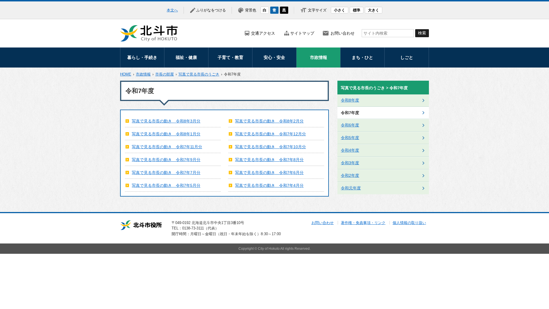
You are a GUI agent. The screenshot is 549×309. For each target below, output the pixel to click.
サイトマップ (302, 33)
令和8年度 (350, 100)
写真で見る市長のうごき (198, 74)
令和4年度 (350, 150)
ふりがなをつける (211, 10)
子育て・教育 (230, 57)
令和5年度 (350, 137)
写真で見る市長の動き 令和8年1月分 (166, 134)
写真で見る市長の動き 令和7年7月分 (166, 172)
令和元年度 (351, 188)
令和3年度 (350, 163)
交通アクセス (263, 33)
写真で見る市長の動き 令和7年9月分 (166, 159)
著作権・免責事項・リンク (363, 223)
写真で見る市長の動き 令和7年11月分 (167, 146)
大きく (373, 10)
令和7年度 (350, 112)
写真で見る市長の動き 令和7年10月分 (270, 146)
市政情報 (318, 57)
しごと (406, 57)
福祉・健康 (186, 57)
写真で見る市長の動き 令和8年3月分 (166, 121)
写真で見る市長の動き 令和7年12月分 (270, 134)
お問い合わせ (343, 33)
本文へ (172, 10)
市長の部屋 (164, 74)
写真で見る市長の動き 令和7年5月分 (166, 185)
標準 (356, 10)
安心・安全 (274, 57)
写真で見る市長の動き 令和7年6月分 (269, 172)
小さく (339, 10)
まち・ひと (362, 57)
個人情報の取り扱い (409, 223)
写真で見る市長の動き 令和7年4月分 (269, 185)
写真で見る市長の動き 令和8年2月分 (269, 121)
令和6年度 (350, 125)
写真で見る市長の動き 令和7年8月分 (269, 159)
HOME (125, 74)
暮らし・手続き (142, 57)
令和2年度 (350, 175)
